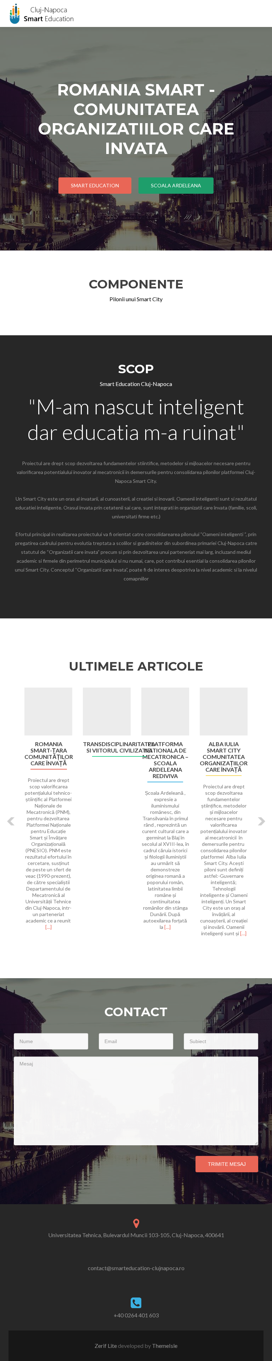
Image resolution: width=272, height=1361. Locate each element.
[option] (136, 816)
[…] (48, 927)
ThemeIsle (164, 1345)
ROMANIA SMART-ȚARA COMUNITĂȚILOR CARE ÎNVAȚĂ (48, 753)
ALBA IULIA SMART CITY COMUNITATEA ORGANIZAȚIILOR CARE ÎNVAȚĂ (224, 757)
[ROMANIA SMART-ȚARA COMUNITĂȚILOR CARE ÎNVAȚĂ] (48, 711)
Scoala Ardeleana (176, 185)
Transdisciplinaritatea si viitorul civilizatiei (119, 747)
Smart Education (95, 185)
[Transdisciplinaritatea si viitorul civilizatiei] (107, 711)
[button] (11, 821)
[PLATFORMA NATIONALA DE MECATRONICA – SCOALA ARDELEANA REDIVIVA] (165, 711)
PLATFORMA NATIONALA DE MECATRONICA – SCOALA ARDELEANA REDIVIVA (165, 760)
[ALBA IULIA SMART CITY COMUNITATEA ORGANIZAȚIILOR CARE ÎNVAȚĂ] (224, 711)
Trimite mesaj (227, 1164)
